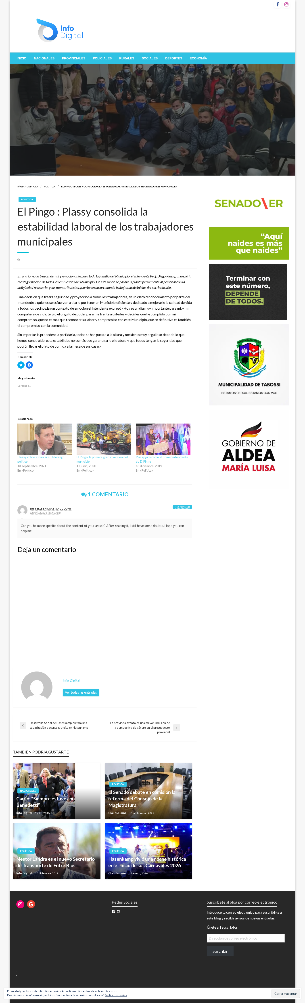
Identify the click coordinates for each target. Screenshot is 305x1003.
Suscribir (220, 951)
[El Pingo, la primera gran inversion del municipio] (104, 439)
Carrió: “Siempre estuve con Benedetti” (45, 802)
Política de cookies (116, 995)
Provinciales (73, 58)
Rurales (126, 58)
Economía (198, 58)
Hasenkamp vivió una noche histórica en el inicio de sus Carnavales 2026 (147, 862)
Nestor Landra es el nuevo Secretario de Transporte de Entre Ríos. (55, 862)
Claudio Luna (117, 813)
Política (49, 186)
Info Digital (24, 813)
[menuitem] (21, 58)
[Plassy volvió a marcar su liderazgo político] (44, 439)
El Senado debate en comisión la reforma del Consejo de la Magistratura (141, 798)
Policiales (102, 58)
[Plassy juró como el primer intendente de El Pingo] (163, 439)
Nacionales (44, 58)
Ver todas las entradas (81, 692)
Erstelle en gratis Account (51, 508)
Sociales (150, 58)
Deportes (173, 58)
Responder (182, 507)
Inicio (21, 58)
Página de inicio (27, 186)
